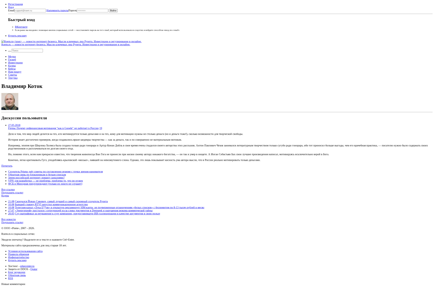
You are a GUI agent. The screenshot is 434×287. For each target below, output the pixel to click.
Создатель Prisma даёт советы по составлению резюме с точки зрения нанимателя (55, 171)
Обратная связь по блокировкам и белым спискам (37, 174)
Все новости (8, 219)
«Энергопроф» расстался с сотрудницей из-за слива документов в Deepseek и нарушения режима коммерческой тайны (84, 210)
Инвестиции (15, 62)
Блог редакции (16, 272)
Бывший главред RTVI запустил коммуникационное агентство (51, 204)
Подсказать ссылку (12, 192)
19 (100, 128)
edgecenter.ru (27, 266)
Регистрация (15, 4)
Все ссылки (8, 189)
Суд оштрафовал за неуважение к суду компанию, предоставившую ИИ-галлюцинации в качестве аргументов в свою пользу (87, 213)
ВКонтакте (21, 26)
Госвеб (12, 59)
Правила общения (18, 254)
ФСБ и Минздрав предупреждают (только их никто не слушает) (45, 183)
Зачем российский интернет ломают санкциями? (36, 177)
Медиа (12, 56)
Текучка (12, 77)
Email (11, 10)
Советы (12, 74)
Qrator (33, 269)
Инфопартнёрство (18, 257)
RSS (10, 278)
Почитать (6, 165)
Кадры (12, 65)
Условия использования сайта (25, 251)
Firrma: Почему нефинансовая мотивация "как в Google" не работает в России (53, 128)
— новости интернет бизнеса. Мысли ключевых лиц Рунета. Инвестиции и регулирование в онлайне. (65, 44)
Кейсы (12, 68)
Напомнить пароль (57, 10)
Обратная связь (17, 275)
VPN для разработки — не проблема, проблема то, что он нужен (45, 180)
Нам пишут (14, 71)
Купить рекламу (17, 35)
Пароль (61, 10)
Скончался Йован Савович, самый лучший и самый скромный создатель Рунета (61, 201)
